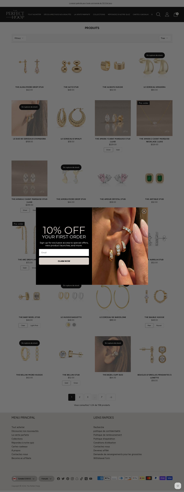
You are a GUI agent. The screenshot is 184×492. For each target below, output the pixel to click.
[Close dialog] (144, 211)
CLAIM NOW (64, 261)
